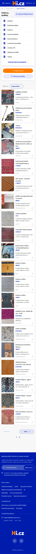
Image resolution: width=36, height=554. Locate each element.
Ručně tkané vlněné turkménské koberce (22, 162)
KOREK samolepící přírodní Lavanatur (24, 197)
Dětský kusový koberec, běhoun (23, 346)
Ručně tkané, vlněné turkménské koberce (22, 247)
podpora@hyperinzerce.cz (12, 517)
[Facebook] (14, 541)
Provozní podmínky (16, 493)
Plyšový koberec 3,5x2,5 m (24, 412)
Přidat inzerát (18, 71)
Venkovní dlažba (21, 329)
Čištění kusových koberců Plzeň (24, 109)
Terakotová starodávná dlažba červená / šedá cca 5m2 (24, 144)
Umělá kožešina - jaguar (23, 379)
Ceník (16, 486)
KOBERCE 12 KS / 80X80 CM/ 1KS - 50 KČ (24, 312)
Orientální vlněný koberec (24, 229)
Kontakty (19, 508)
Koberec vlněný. (21, 263)
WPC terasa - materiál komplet (23, 180)
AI (24, 490)
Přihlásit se (29, 3)
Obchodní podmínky (7, 508)
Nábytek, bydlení (10, 8)
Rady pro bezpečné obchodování (11, 490)
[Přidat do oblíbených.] (32, 103)
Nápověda (4, 493)
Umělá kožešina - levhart (23, 396)
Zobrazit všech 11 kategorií (17, 62)
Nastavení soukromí (20, 496)
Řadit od (5, 86)
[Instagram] (21, 541)
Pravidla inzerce (6, 496)
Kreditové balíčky (6, 486)
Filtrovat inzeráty (19, 76)
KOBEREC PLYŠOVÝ (21, 92)
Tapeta (18, 125)
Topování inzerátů (26, 486)
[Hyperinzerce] (18, 3)
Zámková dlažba (21, 213)
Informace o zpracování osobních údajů (13, 505)
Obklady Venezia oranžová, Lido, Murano (23, 363)
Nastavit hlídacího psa (25, 14)
